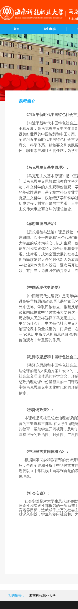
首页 (17, 29)
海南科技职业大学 (42, 595)
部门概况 (50, 29)
